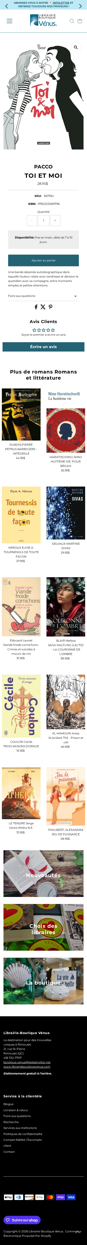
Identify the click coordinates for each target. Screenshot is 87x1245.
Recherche (11, 1122)
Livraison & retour (15, 1110)
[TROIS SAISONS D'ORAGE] (21, 706)
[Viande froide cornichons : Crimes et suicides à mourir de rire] (21, 606)
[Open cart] (79, 21)
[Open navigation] (13, 21)
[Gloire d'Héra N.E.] (21, 793)
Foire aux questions (21, 296)
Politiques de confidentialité (22, 1134)
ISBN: (32, 204)
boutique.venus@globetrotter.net (27, 1062)
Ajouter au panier (44, 260)
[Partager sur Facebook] (36, 308)
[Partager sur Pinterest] (50, 308)
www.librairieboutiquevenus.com (26, 1066)
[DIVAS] (65, 513)
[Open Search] (72, 21)
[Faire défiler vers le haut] (77, 1232)
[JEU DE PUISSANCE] (65, 796)
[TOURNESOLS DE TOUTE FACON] (21, 515)
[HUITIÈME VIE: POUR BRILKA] (65, 420)
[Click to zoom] (76, 47)
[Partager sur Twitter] (43, 308)
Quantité (43, 211)
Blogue (8, 1104)
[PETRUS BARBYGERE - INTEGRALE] (21, 414)
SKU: (38, 196)
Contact (9, 1151)
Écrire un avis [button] (43, 347)
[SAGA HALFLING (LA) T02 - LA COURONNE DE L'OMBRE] (65, 607)
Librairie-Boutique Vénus (46, 1231)
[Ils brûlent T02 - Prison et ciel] (65, 702)
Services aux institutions (20, 1128)
